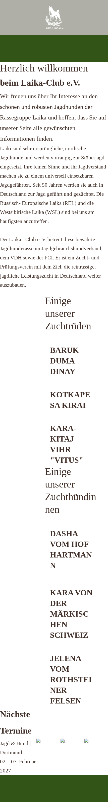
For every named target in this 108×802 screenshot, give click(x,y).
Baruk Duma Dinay (64, 361)
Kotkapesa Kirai (70, 400)
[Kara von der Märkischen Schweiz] (72, 583)
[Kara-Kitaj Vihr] (72, 420)
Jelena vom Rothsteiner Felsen (71, 679)
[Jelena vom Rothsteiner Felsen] (72, 650)
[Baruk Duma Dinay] (72, 342)
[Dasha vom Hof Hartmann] (72, 525)
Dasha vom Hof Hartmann (71, 549)
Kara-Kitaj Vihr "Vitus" (66, 444)
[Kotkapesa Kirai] (72, 386)
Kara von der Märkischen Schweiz (71, 614)
